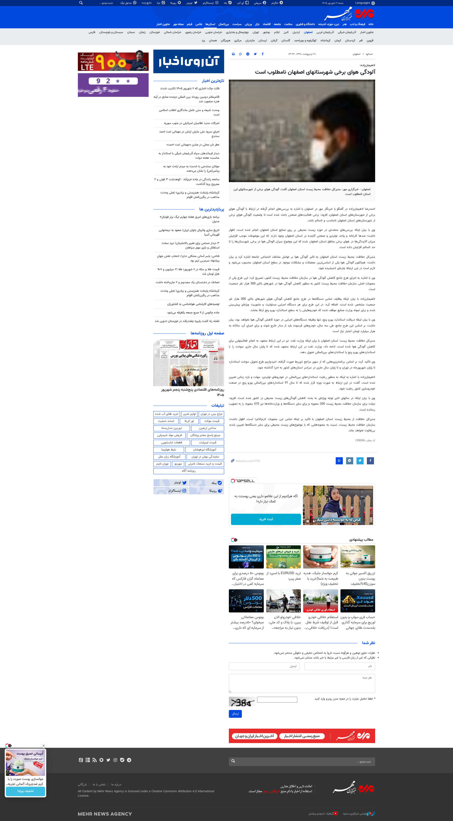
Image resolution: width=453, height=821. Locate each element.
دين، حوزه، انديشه (328, 24)
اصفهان (308, 32)
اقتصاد (267, 24)
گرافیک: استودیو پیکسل (321, 814)
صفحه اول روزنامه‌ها (207, 333)
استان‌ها (210, 24)
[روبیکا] (102, 760)
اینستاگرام (208, 3)
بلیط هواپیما (168, 449)
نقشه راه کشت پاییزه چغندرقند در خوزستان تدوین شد (187, 321)
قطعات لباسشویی (171, 442)
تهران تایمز (162, 464)
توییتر (189, 3)
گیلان (274, 40)
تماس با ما (99, 784)
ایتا (159, 3)
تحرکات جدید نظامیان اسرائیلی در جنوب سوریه (191, 123)
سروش (258, 3)
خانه (371, 24)
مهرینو (178, 464)
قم (361, 40)
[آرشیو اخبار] (88, 760)
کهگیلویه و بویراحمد (305, 40)
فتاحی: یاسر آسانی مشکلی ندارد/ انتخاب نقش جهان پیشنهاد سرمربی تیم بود (188, 258)
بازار (257, 24)
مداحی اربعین (207, 428)
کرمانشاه (326, 40)
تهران (256, 32)
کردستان (350, 40)
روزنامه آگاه (189, 471)
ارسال (235, 713)
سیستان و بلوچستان (111, 32)
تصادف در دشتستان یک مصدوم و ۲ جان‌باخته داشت (187, 282)
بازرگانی (82, 784)
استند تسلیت (166, 421)
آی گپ (241, 3)
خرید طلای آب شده (166, 414)
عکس (199, 24)
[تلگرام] (129, 760)
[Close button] (43, 745)
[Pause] (307, 521)
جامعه (277, 24)
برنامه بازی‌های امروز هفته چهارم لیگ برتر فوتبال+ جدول (189, 219)
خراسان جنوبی (213, 32)
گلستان (285, 40)
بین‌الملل (223, 24)
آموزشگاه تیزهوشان (204, 449)
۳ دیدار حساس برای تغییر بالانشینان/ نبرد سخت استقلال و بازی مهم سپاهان (190, 245)
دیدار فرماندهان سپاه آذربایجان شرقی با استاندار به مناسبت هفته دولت (189, 155)
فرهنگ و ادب (357, 24)
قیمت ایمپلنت (207, 442)
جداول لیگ (126, 3)
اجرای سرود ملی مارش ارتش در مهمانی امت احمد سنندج (189, 134)
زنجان (142, 32)
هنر (345, 24)
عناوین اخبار (366, 32)
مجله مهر (178, 24)
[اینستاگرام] (115, 760)
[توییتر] (108, 760)
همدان (213, 40)
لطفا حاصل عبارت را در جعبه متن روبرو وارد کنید (345, 699)
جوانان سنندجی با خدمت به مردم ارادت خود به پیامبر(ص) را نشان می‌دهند (191, 168)
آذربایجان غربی (325, 32)
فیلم (189, 24)
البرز (286, 32)
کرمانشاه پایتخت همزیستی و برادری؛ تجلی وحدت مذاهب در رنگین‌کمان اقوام (189, 195)
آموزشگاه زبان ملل (169, 456)
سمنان (131, 32)
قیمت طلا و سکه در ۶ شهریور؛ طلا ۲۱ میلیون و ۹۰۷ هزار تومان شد (188, 271)
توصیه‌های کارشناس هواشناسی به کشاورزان (193, 304)
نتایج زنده (147, 3)
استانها (369, 54)
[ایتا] (81, 760)
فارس (92, 32)
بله (226, 3)
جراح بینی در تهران (211, 414)
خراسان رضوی (193, 32)
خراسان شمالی (172, 32)
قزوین (370, 40)
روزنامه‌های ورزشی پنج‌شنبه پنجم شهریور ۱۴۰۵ (190, 390)
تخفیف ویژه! (25, 791)
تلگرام (275, 3)
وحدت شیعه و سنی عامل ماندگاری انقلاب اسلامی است (189, 112)
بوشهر (266, 32)
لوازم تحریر (189, 414)
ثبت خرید (266, 519)
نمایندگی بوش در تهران (205, 456)
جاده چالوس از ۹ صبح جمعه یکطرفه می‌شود (193, 312)
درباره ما (116, 784)
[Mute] (314, 521)
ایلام (277, 32)
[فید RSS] (94, 760)
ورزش (248, 24)
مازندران (250, 40)
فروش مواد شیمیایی (169, 435)
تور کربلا (189, 421)
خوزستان (155, 32)
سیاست (237, 24)
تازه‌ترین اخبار (213, 81)
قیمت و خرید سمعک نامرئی (205, 464)
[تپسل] (233, 481)
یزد (203, 40)
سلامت (288, 24)
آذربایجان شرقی (347, 32)
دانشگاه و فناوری (305, 24)
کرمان (338, 40)
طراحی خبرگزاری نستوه (355, 814)
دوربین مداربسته (171, 428)
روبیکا (173, 3)
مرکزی (237, 40)
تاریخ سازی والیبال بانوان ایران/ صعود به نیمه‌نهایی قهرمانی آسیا (189, 232)
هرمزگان (225, 40)
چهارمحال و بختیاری (237, 32)
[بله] (122, 760)
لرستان (263, 40)
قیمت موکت (211, 421)
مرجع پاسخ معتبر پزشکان (205, 435)
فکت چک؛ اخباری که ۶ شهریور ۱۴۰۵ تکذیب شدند (189, 88)
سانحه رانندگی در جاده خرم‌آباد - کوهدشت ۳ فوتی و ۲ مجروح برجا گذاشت (186, 181)
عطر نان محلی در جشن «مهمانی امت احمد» (193, 144)
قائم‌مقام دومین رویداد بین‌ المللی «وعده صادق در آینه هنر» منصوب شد (186, 99)
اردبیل (296, 32)
